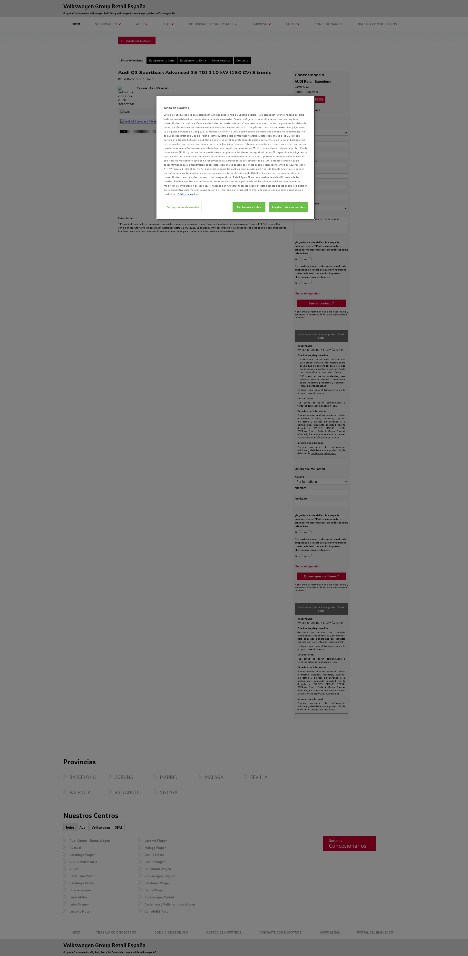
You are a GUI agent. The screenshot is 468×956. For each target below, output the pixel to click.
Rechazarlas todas (249, 207)
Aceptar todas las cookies (288, 207)
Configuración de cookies (182, 207)
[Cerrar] (308, 101)
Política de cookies (188, 194)
